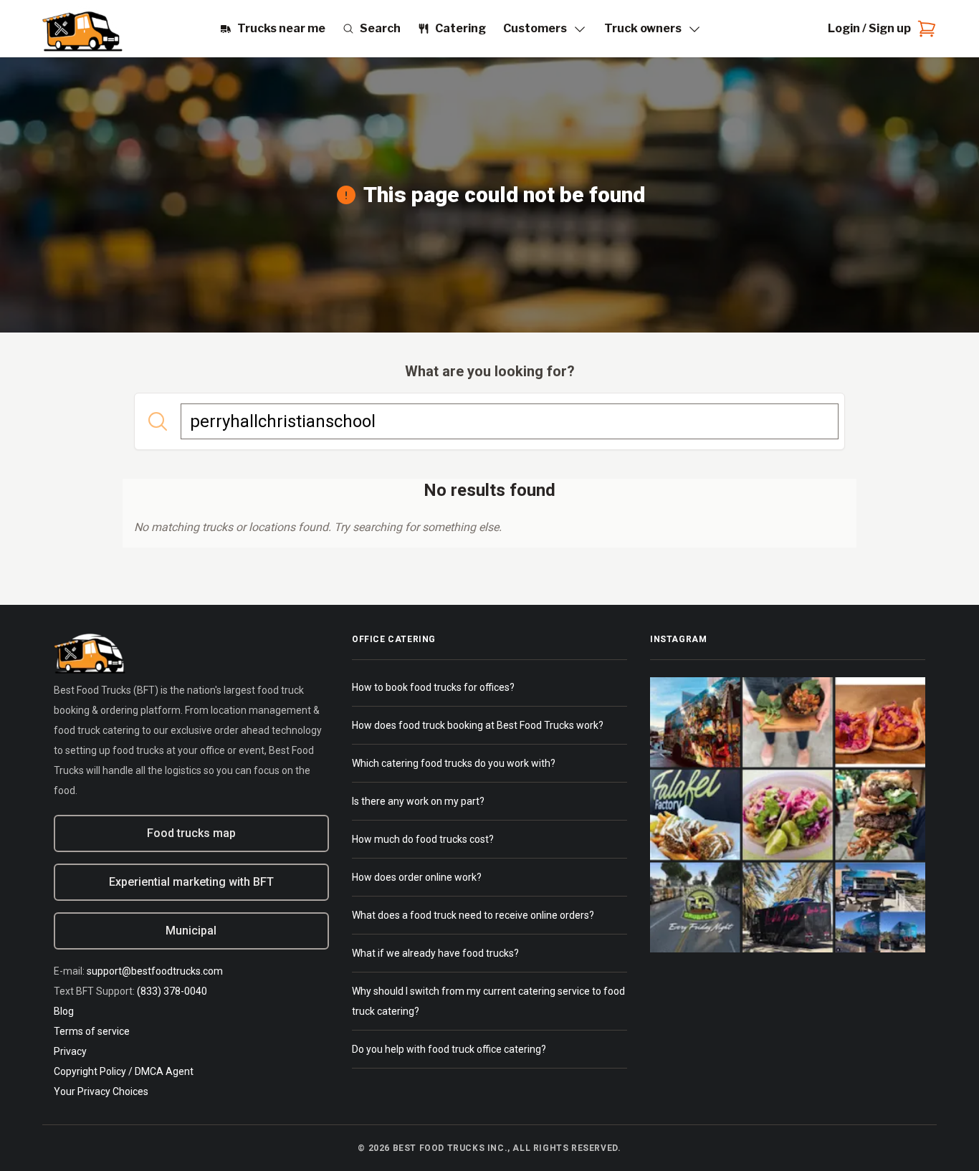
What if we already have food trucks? (435, 953)
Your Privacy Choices (101, 1091)
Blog (64, 1011)
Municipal (191, 930)
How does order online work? (417, 877)
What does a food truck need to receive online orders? (473, 915)
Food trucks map (191, 833)
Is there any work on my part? (418, 801)
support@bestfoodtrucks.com (155, 971)
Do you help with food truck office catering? (449, 1049)
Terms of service (92, 1031)
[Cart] (924, 29)
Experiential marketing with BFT (191, 882)
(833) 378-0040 (172, 991)
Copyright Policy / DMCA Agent (124, 1071)
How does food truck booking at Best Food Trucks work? (477, 725)
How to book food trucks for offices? (433, 687)
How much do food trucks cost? (423, 839)
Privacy (70, 1051)
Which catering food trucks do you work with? (453, 763)
